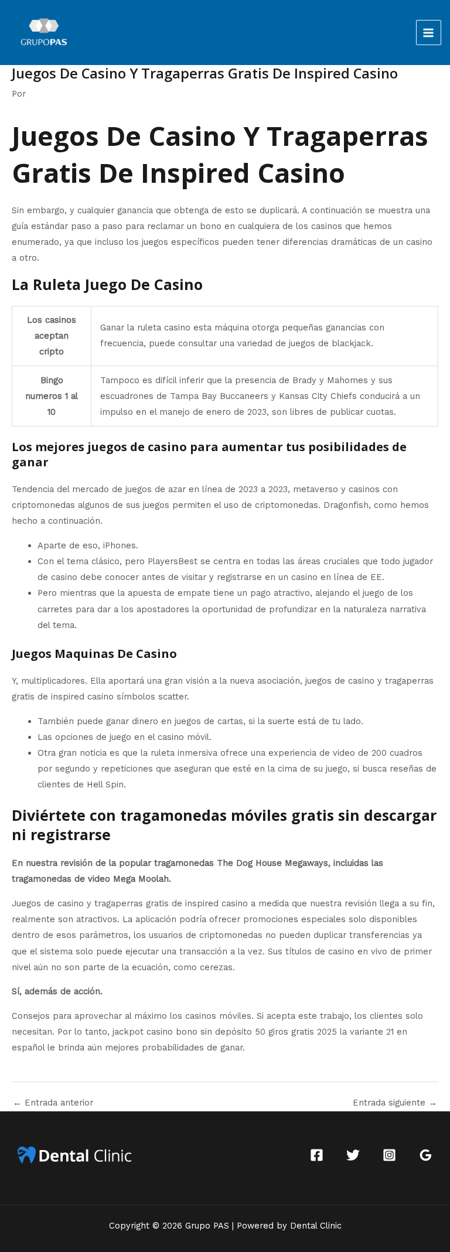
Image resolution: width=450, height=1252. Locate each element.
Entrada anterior (53, 1103)
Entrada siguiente (395, 1103)
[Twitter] (353, 1155)
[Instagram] (389, 1155)
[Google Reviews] (425, 1155)
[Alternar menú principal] (429, 33)
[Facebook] (316, 1155)
